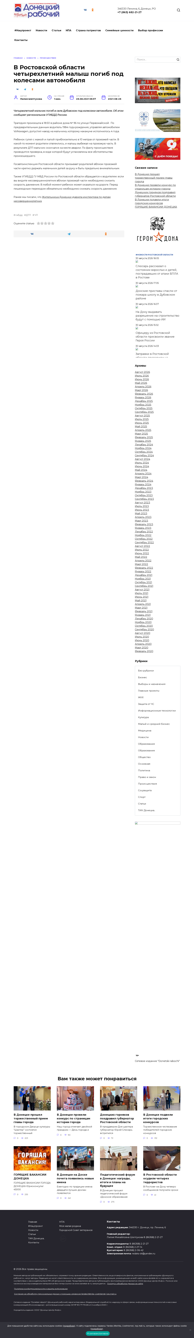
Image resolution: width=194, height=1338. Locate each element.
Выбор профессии (150, 30)
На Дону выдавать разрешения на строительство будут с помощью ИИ (157, 315)
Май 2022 (141, 557)
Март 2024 (141, 477)
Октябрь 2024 (144, 451)
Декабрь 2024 (144, 444)
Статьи (56, 30)
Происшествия (147, 783)
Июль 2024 (142, 462)
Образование (146, 743)
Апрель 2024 (143, 473)
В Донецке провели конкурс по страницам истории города (73, 1118)
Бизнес (142, 677)
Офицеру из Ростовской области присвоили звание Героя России (155, 336)
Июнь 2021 (141, 596)
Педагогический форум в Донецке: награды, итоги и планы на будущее (117, 1180)
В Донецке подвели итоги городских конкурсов (158, 1118)
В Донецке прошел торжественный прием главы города (153, 178)
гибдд (18, 215)
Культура (143, 717)
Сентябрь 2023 (144, 499)
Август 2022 (142, 546)
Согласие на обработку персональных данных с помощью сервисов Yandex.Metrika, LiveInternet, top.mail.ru (65, 1294)
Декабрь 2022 (144, 531)
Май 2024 (141, 470)
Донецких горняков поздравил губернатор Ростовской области (117, 1118)
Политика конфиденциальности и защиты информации (41, 1289)
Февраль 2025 (144, 437)
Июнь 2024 (142, 466)
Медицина (144, 730)
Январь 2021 (143, 615)
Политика (144, 770)
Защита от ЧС (146, 704)
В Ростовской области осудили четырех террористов (160, 1178)
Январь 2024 (143, 484)
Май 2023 (141, 513)
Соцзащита (145, 790)
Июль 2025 (142, 419)
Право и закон (147, 777)
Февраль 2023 (144, 524)
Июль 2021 (141, 593)
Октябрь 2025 (143, 408)
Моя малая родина (70, 1226)
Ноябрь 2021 (143, 578)
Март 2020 (141, 647)
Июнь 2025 (142, 422)
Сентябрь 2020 (144, 629)
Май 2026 (141, 383)
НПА (68, 30)
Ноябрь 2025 (143, 404)
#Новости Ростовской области (154, 255)
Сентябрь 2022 (144, 542)
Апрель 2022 (143, 560)
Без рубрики (146, 670)
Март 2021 (141, 607)
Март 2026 (141, 390)
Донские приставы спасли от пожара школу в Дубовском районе (156, 294)
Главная (32, 1221)
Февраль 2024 (144, 480)
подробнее (69, 1326)
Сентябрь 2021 (144, 586)
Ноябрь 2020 (143, 622)
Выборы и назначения (151, 684)
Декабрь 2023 (144, 488)
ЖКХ (141, 697)
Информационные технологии (157, 710)
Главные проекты (148, 690)
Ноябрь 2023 (143, 491)
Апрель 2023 (143, 517)
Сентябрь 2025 (144, 412)
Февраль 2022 (144, 567)
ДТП (28, 215)
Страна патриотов (88, 30)
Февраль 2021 (143, 611)
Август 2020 (142, 633)
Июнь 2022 (142, 553)
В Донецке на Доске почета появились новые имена (75, 1178)
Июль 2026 (142, 375)
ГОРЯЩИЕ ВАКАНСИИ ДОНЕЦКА (156, 206)
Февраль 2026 (144, 393)
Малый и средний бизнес (154, 723)
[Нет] (190, 1330)
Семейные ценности (119, 30)
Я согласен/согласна (97, 1333)
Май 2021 (141, 600)
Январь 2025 (143, 441)
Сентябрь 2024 (144, 455)
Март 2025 (141, 433)
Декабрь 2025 (144, 401)
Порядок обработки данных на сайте (125, 1283)
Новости (41, 30)
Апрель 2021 (143, 604)
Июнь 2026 (142, 379)
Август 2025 (142, 415)
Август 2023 (142, 502)
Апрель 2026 (143, 386)
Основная (144, 763)
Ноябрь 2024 (143, 448)
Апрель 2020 (143, 644)
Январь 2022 (143, 571)
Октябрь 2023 (144, 495)
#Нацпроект (22, 30)
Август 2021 (142, 589)
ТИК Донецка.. (146, 810)
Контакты (21, 40)
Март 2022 (141, 564)
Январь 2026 (143, 397)
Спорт (142, 797)
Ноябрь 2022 (143, 535)
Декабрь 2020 (144, 618)
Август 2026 (142, 372)
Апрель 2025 (143, 430)
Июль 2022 (142, 549)
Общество (144, 757)
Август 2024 (142, 459)
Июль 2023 (142, 506)
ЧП (36, 215)
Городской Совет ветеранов (75, 1230)
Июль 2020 (142, 636)
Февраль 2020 (144, 651)
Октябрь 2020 (144, 625)
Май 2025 (141, 426)
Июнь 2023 (142, 509)
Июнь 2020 (142, 640)
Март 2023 (141, 520)
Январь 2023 (143, 528)
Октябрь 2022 (144, 538)
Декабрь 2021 (143, 575)
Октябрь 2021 (143, 582)
